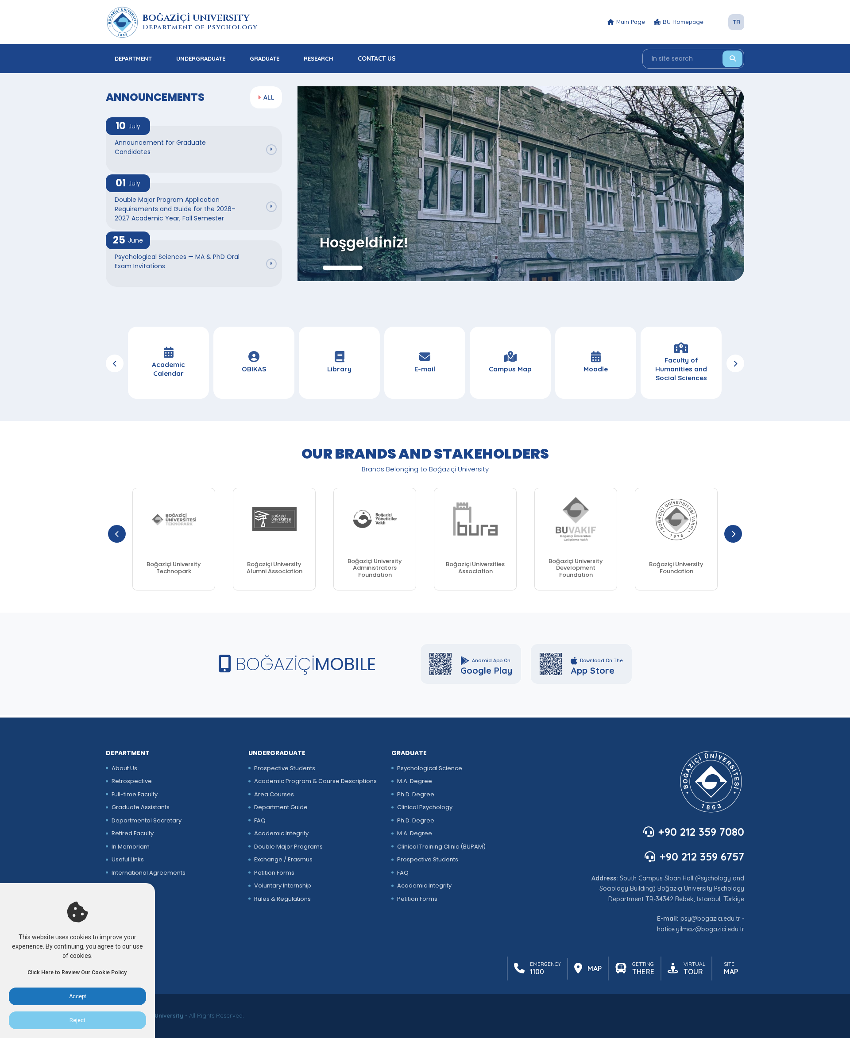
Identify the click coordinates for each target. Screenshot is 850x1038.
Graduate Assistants (141, 807)
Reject (77, 1020)
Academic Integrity (281, 833)
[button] (343, 267)
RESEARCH (318, 58)
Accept (77, 996)
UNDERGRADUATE (200, 58)
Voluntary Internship (282, 885)
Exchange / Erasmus (283, 859)
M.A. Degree (414, 781)
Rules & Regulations (282, 899)
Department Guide (281, 807)
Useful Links (128, 859)
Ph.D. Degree (415, 794)
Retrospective (132, 781)
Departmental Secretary (147, 820)
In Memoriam (131, 846)
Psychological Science (429, 768)
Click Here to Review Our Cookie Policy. (77, 972)
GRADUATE (264, 58)
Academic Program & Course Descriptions (315, 781)
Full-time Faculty (135, 794)
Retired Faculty (133, 833)
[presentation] (115, 363)
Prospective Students (284, 768)
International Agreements (148, 872)
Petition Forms (274, 872)
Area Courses (274, 794)
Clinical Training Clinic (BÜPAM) (441, 846)
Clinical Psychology (424, 807)
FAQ (260, 820)
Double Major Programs (288, 846)
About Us (124, 768)
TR (736, 21)
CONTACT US (377, 58)
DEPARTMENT (133, 58)
